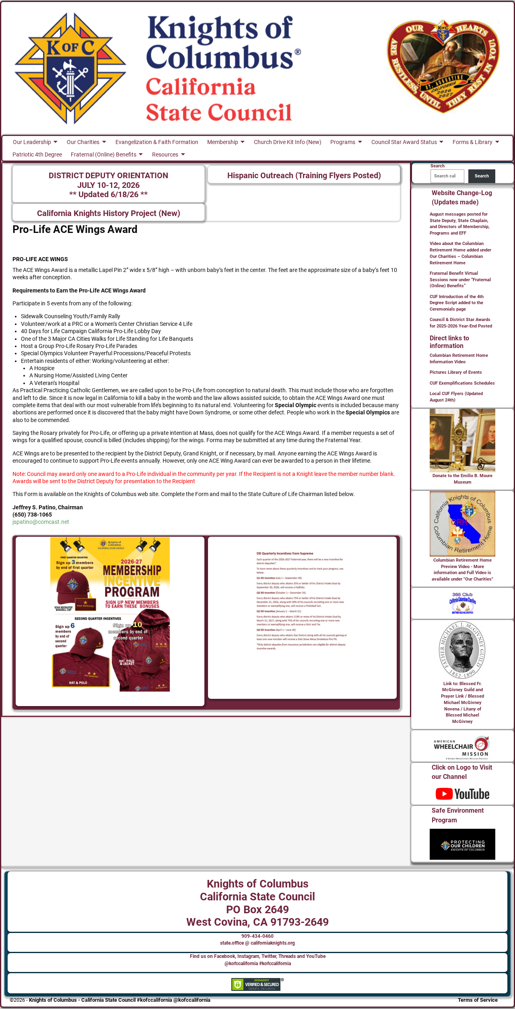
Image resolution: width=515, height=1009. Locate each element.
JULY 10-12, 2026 (108, 185)
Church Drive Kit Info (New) (287, 142)
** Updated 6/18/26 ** (108, 194)
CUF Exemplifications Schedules (462, 383)
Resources (165, 154)
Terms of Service (478, 1000)
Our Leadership (32, 142)
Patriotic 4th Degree (37, 154)
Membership (222, 142)
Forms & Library (472, 142)
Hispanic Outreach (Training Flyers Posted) (304, 175)
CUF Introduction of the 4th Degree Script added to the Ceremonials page (457, 303)
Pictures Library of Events (456, 372)
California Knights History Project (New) (108, 213)
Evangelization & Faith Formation (156, 142)
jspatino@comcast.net (40, 522)
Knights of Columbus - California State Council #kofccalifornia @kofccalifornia (119, 1000)
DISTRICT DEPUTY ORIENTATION (108, 175)
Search (482, 176)
